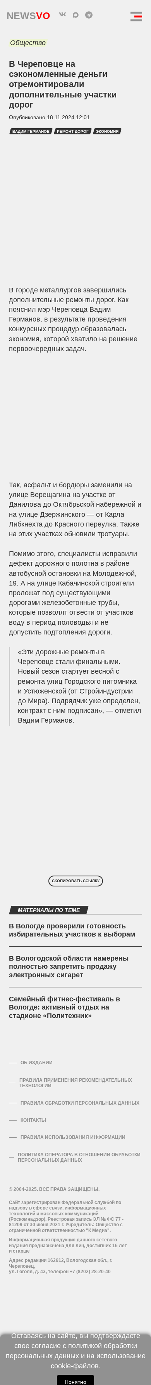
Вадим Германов (31, 131)
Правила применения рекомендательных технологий (75, 1082)
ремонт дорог (73, 131)
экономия (107, 131)
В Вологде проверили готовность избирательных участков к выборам (72, 930)
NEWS (28, 13)
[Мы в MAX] (75, 14)
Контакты (33, 1120)
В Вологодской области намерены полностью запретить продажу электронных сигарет (69, 966)
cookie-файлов (75, 1366)
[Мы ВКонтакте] (62, 14)
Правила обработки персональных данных (80, 1103)
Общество (28, 43)
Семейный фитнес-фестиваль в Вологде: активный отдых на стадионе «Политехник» (64, 1007)
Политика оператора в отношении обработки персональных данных (79, 1157)
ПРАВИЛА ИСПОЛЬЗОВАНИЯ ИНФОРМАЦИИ (73, 1137)
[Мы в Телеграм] (88, 14)
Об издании (37, 1062)
